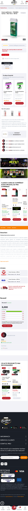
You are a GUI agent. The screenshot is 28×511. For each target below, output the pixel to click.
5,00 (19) (9, 381)
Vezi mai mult (7, 98)
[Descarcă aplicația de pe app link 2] (14, 427)
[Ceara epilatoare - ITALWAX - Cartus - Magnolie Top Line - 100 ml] (4, 113)
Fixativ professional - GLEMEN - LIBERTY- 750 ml (6, 206)
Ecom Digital (21, 496)
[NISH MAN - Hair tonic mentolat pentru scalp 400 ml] (17, 193)
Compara (23, 12)
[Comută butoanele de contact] (25, 503)
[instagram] (5, 463)
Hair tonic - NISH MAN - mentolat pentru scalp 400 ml (16, 200)
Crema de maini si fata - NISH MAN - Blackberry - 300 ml (6, 378)
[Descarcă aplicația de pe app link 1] (4, 427)
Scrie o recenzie (7, 325)
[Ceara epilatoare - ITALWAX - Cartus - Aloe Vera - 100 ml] (14, 39)
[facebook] (2, 463)
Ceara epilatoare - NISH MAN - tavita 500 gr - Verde (16, 381)
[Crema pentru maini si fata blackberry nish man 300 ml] (6, 371)
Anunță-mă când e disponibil (12, 58)
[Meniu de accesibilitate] (2, 503)
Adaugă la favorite (9, 189)
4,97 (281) (9, 208)
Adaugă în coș (6, 219)
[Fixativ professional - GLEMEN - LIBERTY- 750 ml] (6, 193)
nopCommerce (9, 496)
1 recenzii (11, 45)
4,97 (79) (20, 202)
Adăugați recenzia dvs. (19, 45)
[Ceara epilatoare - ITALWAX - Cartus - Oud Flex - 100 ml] (12, 113)
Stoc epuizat (16, 398)
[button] (26, 92)
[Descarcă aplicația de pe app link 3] (23, 427)
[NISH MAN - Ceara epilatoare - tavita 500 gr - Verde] (17, 371)
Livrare (9, 227)
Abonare (24, 457)
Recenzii (14, 227)
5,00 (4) (19, 384)
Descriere (3, 227)
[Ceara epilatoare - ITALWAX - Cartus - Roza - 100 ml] (19, 113)
